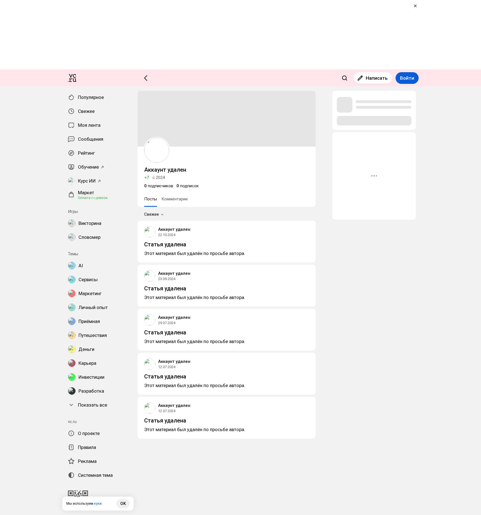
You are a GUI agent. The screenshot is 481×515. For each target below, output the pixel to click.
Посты (150, 198)
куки (98, 503)
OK (123, 503)
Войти (407, 78)
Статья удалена (165, 244)
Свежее (151, 214)
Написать (377, 78)
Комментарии (174, 198)
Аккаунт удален (174, 229)
